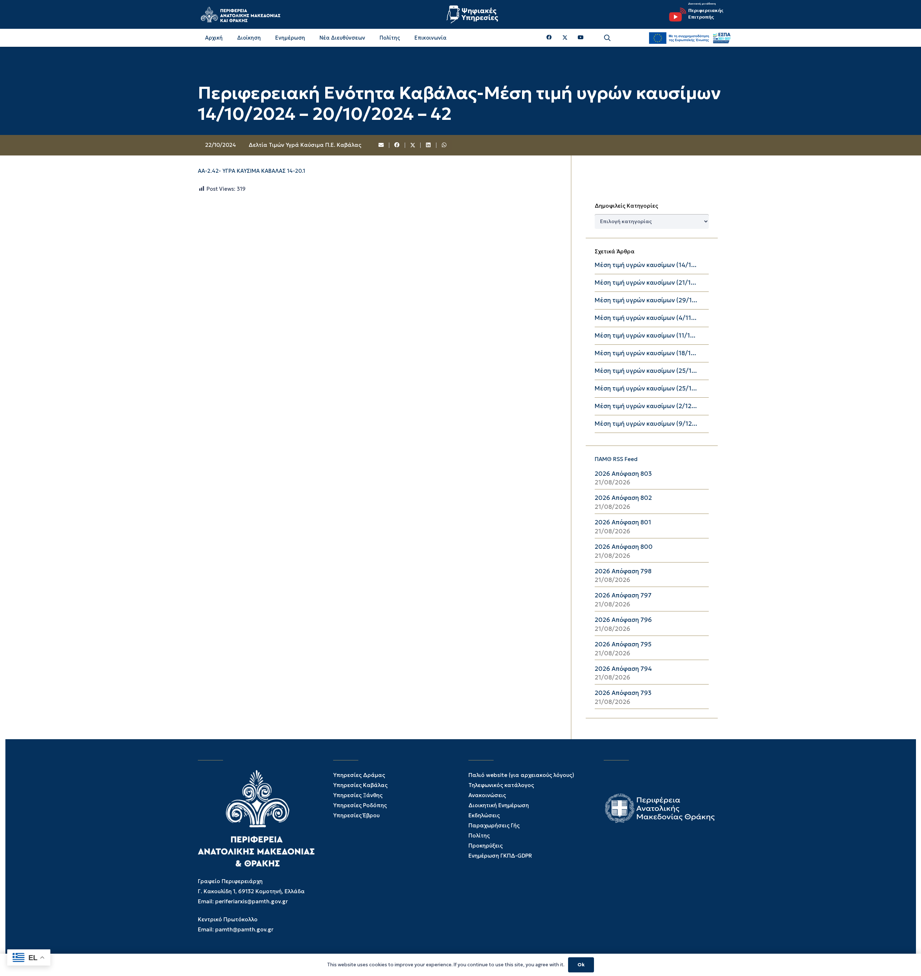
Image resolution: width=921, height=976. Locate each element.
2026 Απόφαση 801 (623, 522)
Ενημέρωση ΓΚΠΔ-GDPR (500, 855)
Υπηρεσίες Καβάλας (360, 785)
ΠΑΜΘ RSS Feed (616, 459)
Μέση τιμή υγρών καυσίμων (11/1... (645, 335)
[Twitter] (565, 38)
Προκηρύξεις (485, 845)
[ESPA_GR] (689, 38)
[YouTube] (581, 37)
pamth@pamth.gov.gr (244, 929)
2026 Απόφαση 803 (623, 474)
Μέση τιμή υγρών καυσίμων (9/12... (646, 424)
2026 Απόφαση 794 (623, 669)
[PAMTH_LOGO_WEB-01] (240, 14)
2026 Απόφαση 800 (624, 547)
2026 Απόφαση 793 (623, 693)
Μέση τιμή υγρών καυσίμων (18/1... (645, 353)
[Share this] (397, 145)
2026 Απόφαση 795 (623, 644)
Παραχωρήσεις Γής (494, 825)
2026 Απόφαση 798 (623, 571)
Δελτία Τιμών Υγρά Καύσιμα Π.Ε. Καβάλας (305, 144)
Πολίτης (479, 835)
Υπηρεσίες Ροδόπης (360, 805)
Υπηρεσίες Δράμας (359, 775)
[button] (607, 38)
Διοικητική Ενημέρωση (498, 805)
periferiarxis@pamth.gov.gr (251, 901)
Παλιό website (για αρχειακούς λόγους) (521, 775)
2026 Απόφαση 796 (623, 620)
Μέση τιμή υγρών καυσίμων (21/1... (645, 282)
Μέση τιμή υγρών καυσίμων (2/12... (646, 406)
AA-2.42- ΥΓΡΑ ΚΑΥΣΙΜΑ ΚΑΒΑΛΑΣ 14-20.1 (251, 171)
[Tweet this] (413, 145)
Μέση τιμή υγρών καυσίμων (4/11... (646, 318)
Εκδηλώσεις (484, 815)
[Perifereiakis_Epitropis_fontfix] (693, 14)
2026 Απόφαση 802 (623, 498)
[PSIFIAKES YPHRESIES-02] (473, 14)
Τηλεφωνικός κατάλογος (501, 785)
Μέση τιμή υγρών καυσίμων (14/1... (646, 265)
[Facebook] (549, 37)
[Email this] (382, 145)
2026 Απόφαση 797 (623, 595)
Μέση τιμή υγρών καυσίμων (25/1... (646, 371)
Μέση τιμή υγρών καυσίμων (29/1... (646, 300)
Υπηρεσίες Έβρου (356, 815)
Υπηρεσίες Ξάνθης (357, 795)
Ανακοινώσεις (487, 795)
